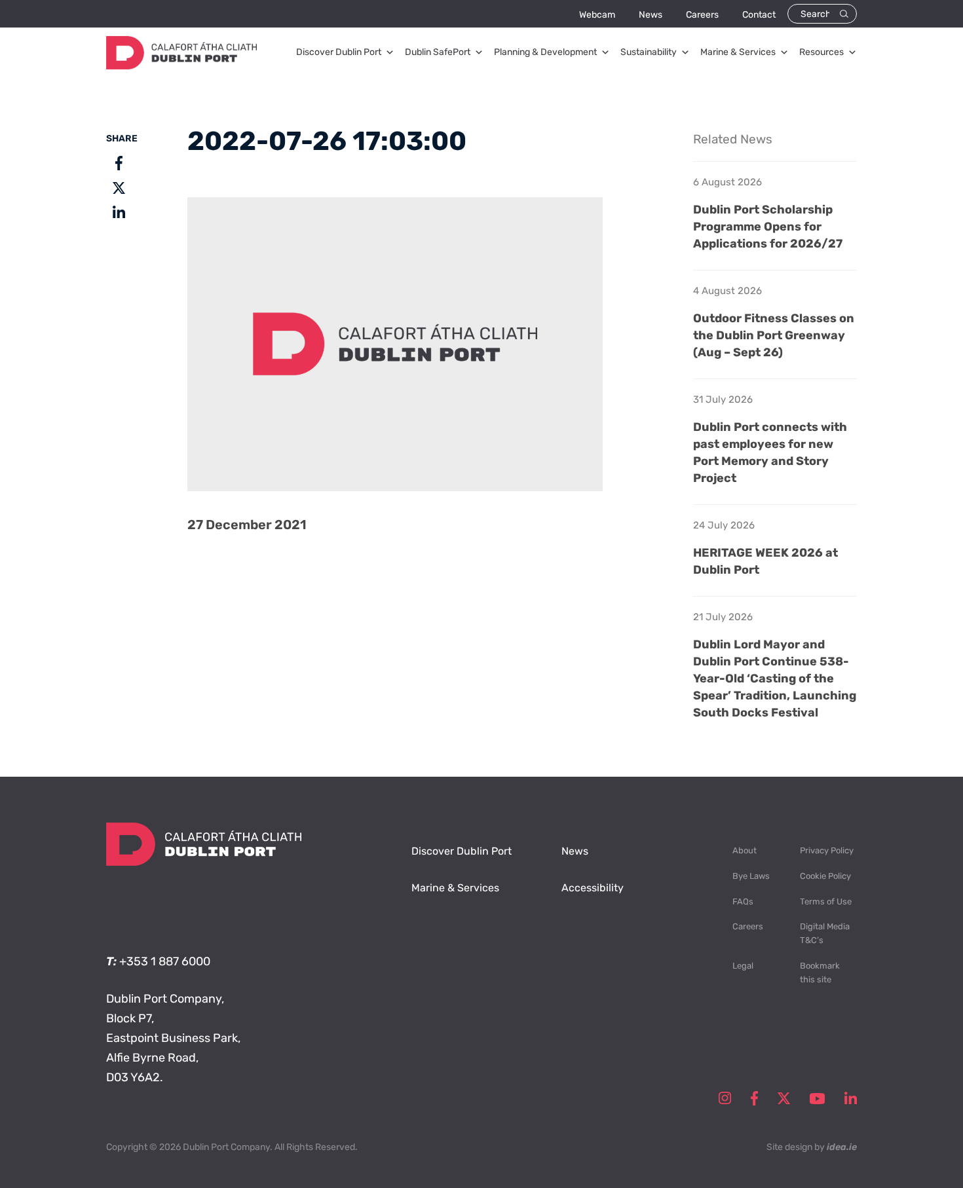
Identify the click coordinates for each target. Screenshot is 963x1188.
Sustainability (648, 52)
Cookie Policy (825, 876)
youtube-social (817, 1098)
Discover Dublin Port (338, 52)
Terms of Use (826, 901)
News (650, 14)
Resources (821, 52)
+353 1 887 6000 (164, 961)
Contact (759, 14)
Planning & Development (545, 52)
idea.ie (842, 1147)
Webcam (597, 14)
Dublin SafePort (437, 52)
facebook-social (754, 1098)
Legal (742, 966)
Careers (702, 14)
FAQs (742, 901)
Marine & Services (738, 52)
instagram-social (725, 1098)
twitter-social (784, 1098)
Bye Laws (751, 876)
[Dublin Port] (181, 65)
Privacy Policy (827, 850)
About (744, 850)
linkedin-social (850, 1098)
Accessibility (592, 888)
